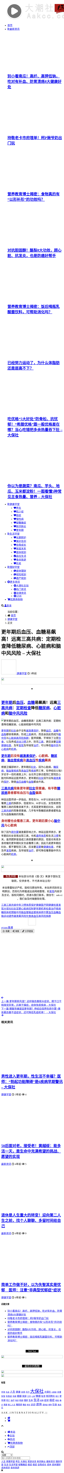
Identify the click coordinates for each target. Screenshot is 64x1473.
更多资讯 (15, 582)
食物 (50, 1405)
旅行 (57, 1396)
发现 (21, 745)
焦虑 (17, 1400)
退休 (39, 1404)
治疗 (36, 745)
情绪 (38, 1396)
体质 (43, 835)
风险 (23, 713)
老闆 (11, 912)
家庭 (24, 1396)
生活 (36, 1400)
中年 (18, 905)
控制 (31, 908)
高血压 (30, 760)
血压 (20, 703)
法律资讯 (21, 593)
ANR (19, 596)
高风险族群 (22, 738)
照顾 (21, 1400)
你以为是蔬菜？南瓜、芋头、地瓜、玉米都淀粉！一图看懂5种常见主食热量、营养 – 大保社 (34, 491)
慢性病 (20, 519)
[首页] (8, 1418)
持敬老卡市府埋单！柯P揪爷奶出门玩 (28, 1318)
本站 (12, 1432)
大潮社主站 (22, 585)
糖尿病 (44, 708)
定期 (20, 708)
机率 (13, 749)
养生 (18, 508)
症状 (46, 1400)
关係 (23, 1392)
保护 (36, 730)
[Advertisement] (32, 964)
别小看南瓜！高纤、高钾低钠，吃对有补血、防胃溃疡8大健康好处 (34, 81)
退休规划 (21, 552)
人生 (12, 1391)
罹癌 (24, 1405)
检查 (27, 708)
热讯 (12, 1439)
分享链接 (28, 931)
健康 (18, 1392)
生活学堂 (15, 534)
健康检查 (6, 745)
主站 (12, 1435)
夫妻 (59, 1392)
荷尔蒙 (15, 832)
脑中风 (14, 713)
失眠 (14, 1396)
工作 (29, 1396)
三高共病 (7, 788)
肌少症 (20, 511)
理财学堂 (15, 567)
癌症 (18, 515)
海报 (16, 931)
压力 (28, 1392)
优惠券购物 (16, 599)
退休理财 (21, 571)
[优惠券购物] (8, 1420)
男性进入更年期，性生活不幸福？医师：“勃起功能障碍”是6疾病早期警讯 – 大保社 (32, 1081)
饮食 (28, 916)
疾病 (42, 760)
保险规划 (21, 574)
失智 (3, 1396)
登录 (9, 605)
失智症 (9, 1396)
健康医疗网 (42, 905)
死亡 (8, 1400)
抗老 (18, 563)
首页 (9, 25)
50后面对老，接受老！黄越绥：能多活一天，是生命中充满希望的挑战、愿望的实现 (31, 1151)
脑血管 (10, 770)
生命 (31, 1400)
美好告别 (21, 541)
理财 (26, 1400)
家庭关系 (21, 548)
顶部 (12, 1446)
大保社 (7, 908)
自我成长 (21, 545)
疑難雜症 (21, 522)
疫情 (41, 1400)
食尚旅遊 (21, 559)
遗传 (38, 835)
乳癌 (7, 1392)
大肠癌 (54, 1392)
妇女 (13, 730)
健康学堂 (15, 504)
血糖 (31, 703)
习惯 (23, 741)
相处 (57, 1400)
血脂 (3, 734)
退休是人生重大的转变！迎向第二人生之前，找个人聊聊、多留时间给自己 (31, 1220)
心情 (33, 1396)
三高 (28, 734)
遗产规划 (21, 578)
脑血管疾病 (15, 760)
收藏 (7, 931)
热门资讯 (21, 589)
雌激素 (30, 730)
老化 (28, 1405)
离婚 (5, 1405)
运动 (18, 741)
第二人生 (11, 1405)
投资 (43, 1396)
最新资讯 (15, 29)
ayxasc (7, 927)
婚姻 (19, 1396)
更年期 (20, 530)
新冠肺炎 (21, 526)
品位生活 (21, 556)
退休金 (45, 1405)
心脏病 (12, 738)
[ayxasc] (9, 673)
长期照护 (21, 537)
